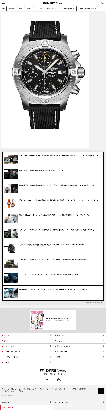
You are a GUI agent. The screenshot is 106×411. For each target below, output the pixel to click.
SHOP (29, 8)
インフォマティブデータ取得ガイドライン (53, 389)
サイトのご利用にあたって (11, 389)
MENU (3, 2)
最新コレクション (53, 8)
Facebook (47, 379)
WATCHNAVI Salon (53, 3)
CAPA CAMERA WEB (86, 8)
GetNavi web (68, 8)
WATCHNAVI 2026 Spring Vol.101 (58, 318)
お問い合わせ (22, 391)
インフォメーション (11, 357)
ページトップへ (101, 391)
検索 (102, 3)
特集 (20, 8)
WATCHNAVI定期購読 (79, 389)
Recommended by (90, 302)
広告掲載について (8, 391)
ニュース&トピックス (12, 352)
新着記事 (12, 8)
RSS (59, 379)
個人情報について (30, 389)
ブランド (39, 8)
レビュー (60, 341)
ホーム (3, 8)
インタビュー (62, 352)
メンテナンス (9, 346)
